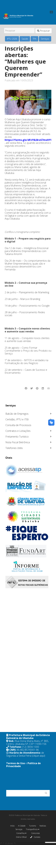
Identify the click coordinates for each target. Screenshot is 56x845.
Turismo (32, 825)
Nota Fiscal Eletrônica (17, 442)
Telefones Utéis (14, 448)
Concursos (35, 833)
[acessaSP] (28, 470)
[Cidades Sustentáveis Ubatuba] (28, 516)
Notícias (43, 825)
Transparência (32, 829)
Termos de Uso (15, 763)
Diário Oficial (21, 837)
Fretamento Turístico (17, 436)
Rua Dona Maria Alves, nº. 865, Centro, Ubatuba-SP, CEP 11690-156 (27, 742)
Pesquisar (44, 30)
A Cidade (22, 825)
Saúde (25, 38)
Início (12, 825)
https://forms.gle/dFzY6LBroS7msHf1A (29, 140)
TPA (34, 38)
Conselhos (20, 833)
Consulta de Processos (18, 425)
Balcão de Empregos (16, 413)
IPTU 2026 (12, 38)
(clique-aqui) (38, 755)
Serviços (45, 38)
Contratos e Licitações (17, 431)
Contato (36, 837)
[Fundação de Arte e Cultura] (28, 551)
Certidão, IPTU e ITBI (17, 419)
